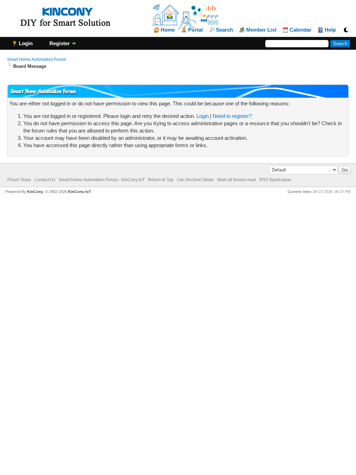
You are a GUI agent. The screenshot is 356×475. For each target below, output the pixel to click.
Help (330, 30)
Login (202, 116)
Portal (195, 30)
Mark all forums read (236, 179)
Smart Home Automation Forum (36, 59)
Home (168, 30)
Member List (261, 30)
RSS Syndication (275, 179)
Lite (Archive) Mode (195, 179)
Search (224, 30)
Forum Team (19, 179)
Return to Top (160, 179)
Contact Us (44, 179)
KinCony (35, 192)
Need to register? (232, 116)
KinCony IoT (79, 192)
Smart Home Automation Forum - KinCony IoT (102, 179)
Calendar (301, 30)
